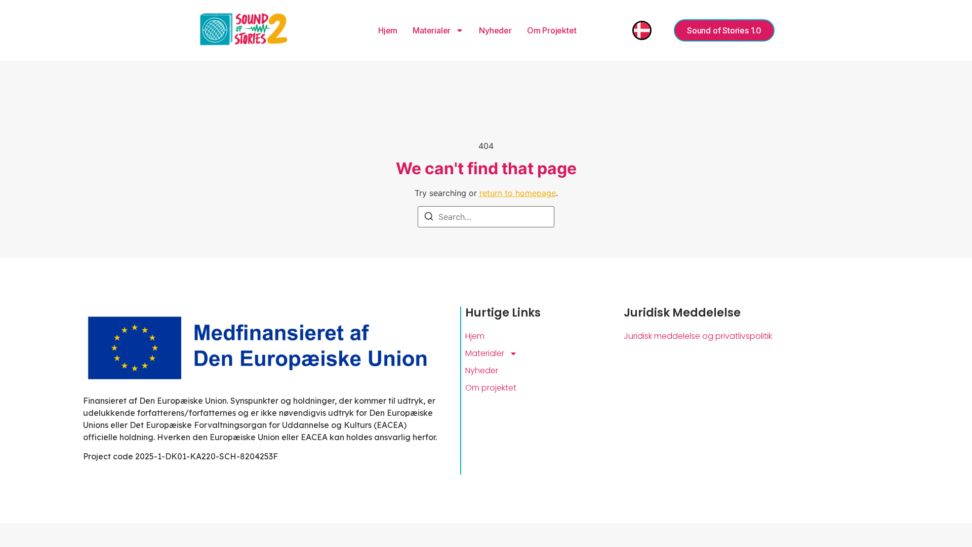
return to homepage (517, 193)
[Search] (429, 217)
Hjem (387, 30)
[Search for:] (486, 216)
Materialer (432, 30)
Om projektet (552, 30)
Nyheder (495, 30)
